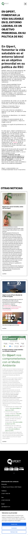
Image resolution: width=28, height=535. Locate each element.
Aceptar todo (14, 524)
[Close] (26, 512)
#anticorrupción (14, 308)
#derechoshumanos (16, 307)
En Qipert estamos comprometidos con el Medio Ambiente (12, 350)
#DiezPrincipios (7, 305)
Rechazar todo (14, 532)
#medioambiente (7, 307)
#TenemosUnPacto (6, 310)
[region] (14, 523)
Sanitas (15, 142)
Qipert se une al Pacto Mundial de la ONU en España (12, 295)
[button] (25, 4)
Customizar (14, 528)
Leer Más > (4, 273)
